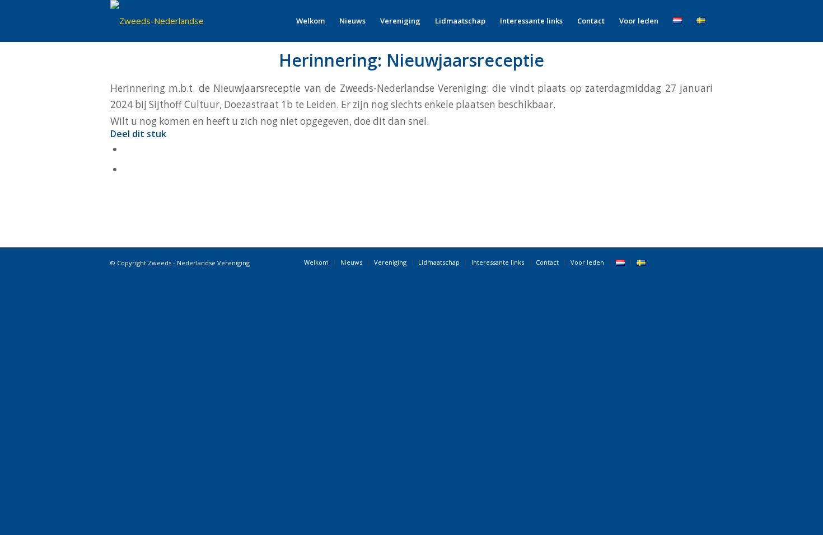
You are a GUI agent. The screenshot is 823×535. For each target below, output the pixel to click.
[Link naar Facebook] (670, 262)
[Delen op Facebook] (127, 149)
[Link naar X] (687, 262)
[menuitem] (310, 21)
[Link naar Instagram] (704, 262)
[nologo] (173, 21)
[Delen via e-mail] (127, 169)
